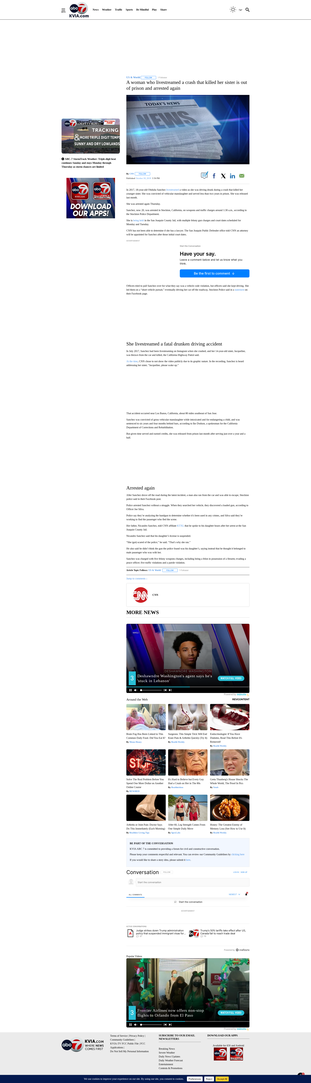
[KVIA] (79, 10)
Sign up (244, 872)
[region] (187, 911)
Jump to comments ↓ (136, 578)
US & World (155, 570)
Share (163, 9)
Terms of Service (118, 1035)
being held (138, 220)
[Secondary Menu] (66, 9)
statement (240, 289)
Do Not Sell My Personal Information (129, 1051)
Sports (129, 9)
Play (154, 9)
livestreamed (172, 189)
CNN (131, 174)
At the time (132, 361)
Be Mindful (142, 9)
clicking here (237, 854)
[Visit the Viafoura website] (242, 950)
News (96, 9)
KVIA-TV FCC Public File (124, 1043)
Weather (106, 9)
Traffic (118, 9)
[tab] (135, 894)
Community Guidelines (122, 1039)
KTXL (180, 525)
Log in (236, 872)
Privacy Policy (136, 1035)
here (188, 859)
